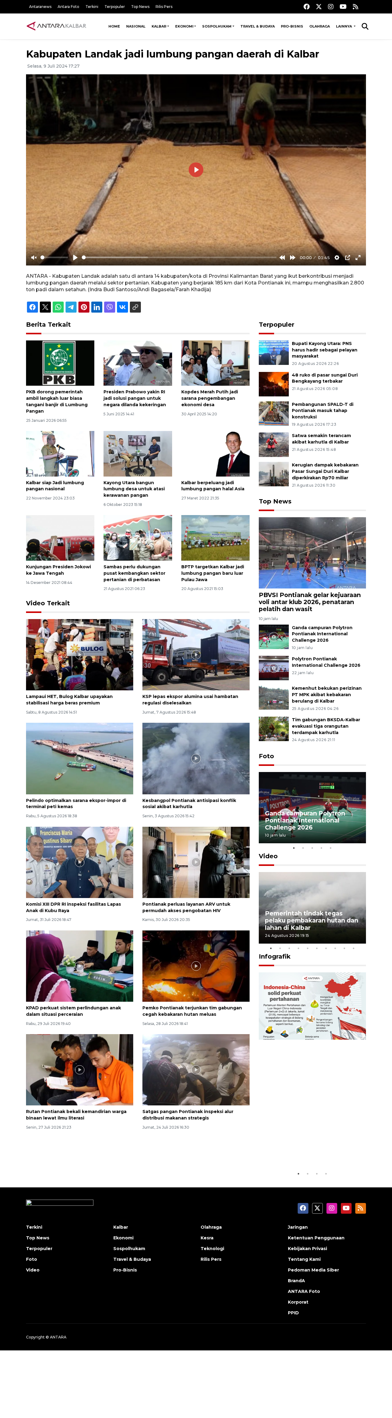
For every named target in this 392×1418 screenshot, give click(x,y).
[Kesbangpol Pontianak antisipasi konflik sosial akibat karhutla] (196, 758)
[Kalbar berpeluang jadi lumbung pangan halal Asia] (215, 453)
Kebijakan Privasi (307, 1248)
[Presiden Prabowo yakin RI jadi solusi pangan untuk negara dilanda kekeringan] (138, 363)
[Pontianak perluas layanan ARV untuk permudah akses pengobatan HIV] (196, 862)
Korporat (298, 1302)
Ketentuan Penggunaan (316, 1238)
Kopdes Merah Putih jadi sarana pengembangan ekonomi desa (209, 398)
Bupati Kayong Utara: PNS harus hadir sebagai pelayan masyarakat (324, 350)
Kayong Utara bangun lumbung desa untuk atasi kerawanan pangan (134, 489)
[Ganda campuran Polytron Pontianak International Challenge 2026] (274, 636)
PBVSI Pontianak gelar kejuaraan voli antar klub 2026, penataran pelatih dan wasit (310, 602)
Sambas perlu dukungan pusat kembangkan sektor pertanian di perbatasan (134, 573)
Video (268, 856)
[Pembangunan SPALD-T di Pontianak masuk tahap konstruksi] (274, 413)
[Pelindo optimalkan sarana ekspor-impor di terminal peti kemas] (79, 758)
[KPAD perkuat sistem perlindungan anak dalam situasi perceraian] (79, 966)
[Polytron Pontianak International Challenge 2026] (274, 668)
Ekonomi (184, 26)
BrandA (296, 1280)
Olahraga (319, 26)
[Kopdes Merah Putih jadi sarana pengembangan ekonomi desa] (215, 363)
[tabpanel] (312, 807)
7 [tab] (326, 948)
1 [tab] (294, 848)
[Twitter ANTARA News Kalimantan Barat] (319, 6)
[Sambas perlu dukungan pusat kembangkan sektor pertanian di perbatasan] (138, 537)
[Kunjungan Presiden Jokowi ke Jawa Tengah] (60, 537)
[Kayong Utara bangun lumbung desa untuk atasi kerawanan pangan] (138, 453)
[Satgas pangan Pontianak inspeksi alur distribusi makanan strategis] (196, 1069)
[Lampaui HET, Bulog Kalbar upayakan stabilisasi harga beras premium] (79, 654)
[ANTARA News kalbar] (56, 26)
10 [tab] (354, 948)
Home (114, 26)
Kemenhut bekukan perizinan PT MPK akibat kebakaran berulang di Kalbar (327, 694)
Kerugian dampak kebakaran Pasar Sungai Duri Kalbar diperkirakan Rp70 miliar (325, 471)
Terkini (91, 6)
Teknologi (212, 1248)
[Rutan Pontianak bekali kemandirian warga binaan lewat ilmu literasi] (79, 1069)
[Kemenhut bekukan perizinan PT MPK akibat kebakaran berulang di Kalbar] (274, 697)
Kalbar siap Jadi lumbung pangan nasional (55, 486)
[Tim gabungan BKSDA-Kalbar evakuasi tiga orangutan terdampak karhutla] (274, 728)
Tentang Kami (304, 1259)
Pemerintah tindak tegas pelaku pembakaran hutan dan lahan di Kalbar (311, 920)
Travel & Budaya (257, 26)
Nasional (135, 26)
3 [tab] (312, 848)
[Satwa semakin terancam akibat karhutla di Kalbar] (274, 444)
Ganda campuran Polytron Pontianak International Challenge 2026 (322, 634)
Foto (266, 756)
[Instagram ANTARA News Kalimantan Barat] (331, 6)
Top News (140, 6)
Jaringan (298, 1227)
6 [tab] (317, 948)
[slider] (54, 257)
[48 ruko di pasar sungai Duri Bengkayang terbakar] (274, 384)
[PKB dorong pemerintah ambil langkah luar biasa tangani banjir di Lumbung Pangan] (60, 363)
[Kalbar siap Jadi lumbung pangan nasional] (60, 453)
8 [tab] (335, 948)
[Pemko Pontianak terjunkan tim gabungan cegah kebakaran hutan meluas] (196, 966)
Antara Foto (68, 6)
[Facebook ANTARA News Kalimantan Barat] (306, 6)
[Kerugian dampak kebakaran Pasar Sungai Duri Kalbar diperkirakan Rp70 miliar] (274, 474)
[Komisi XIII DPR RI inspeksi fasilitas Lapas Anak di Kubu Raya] (79, 862)
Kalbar (159, 26)
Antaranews (40, 6)
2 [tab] (303, 848)
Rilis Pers (164, 6)
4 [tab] (321, 848)
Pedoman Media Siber (313, 1270)
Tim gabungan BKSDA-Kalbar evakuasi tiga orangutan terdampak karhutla (326, 726)
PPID (293, 1313)
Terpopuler (114, 6)
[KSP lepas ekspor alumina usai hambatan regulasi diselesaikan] (196, 654)
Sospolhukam (217, 26)
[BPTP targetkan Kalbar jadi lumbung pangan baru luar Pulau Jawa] (215, 537)
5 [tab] (331, 848)
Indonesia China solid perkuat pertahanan (311, 1149)
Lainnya (344, 26)
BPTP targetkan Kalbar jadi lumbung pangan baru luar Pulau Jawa (212, 573)
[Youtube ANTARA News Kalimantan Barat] (343, 6)
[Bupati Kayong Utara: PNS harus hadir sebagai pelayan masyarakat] (274, 352)
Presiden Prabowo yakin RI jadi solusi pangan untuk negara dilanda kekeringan (135, 398)
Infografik (275, 956)
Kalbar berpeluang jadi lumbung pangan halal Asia (212, 486)
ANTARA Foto (304, 1291)
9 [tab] (344, 948)
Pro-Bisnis (292, 26)
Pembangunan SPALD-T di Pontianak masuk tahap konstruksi (322, 411)
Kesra (207, 1238)
